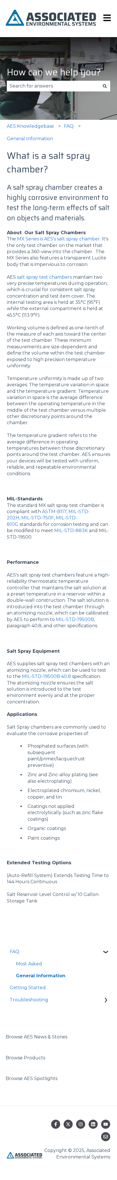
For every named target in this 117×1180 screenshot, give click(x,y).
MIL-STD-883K (71, 530)
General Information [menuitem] (40, 975)
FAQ (69, 126)
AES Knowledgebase (30, 126)
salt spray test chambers (44, 277)
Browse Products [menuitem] (25, 1057)
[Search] (104, 86)
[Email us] (105, 1136)
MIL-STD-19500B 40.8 (46, 676)
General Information (30, 138)
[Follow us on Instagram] (80, 1124)
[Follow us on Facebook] (55, 1124)
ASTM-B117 (54, 511)
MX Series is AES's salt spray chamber (58, 239)
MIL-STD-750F (37, 517)
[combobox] (53, 86)
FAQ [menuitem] (14, 951)
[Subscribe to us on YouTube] (105, 1124)
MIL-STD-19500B (75, 619)
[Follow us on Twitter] (68, 1124)
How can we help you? (54, 72)
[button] (105, 952)
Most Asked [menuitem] (29, 963)
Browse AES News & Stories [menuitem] (36, 1037)
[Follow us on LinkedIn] (93, 1124)
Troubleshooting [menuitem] (29, 999)
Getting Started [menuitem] (28, 987)
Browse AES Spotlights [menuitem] (31, 1078)
